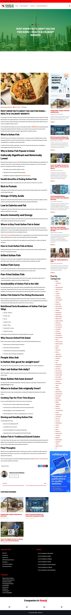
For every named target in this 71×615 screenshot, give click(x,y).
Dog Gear (58, 398)
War (56, 285)
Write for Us (5, 557)
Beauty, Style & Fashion (8, 578)
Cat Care (58, 420)
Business (58, 431)
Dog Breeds (58, 400)
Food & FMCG (36, 24)
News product (59, 337)
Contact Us (5, 555)
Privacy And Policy (7, 566)
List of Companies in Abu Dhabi (45, 553)
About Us (4, 553)
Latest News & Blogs (41, 5)
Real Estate (58, 314)
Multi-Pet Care (59, 341)
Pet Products (59, 327)
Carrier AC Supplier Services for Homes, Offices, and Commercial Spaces (12, 539)
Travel (57, 291)
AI (56, 448)
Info (56, 362)
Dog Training (59, 391)
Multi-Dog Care (59, 343)
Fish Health (58, 377)
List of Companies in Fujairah (45, 567)
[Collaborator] (60, 491)
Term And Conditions (7, 564)
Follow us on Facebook (40, 458)
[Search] (68, 95)
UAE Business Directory (8, 559)
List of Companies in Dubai (44, 556)
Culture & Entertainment (8, 580)
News (57, 339)
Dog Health (58, 395)
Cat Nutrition (59, 414)
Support (58, 302)
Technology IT (59, 300)
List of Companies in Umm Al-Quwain (47, 564)
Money (57, 345)
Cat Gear (58, 418)
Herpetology (59, 364)
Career (57, 427)
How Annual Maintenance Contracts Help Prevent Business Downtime (60, 197)
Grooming (58, 368)
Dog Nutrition (59, 393)
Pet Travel (58, 322)
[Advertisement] (35, 61)
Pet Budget (58, 333)
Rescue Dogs (59, 308)
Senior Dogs (59, 306)
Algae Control (59, 446)
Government (59, 370)
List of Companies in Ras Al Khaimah (46, 570)
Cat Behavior (59, 423)
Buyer (57, 429)
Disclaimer (5, 562)
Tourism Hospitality (7, 592)
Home (16, 5)
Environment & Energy (7, 583)
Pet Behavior (59, 335)
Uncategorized (59, 287)
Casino (57, 425)
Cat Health (58, 416)
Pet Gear (58, 331)
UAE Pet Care (59, 289)
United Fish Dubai (26, 175)
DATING (57, 406)
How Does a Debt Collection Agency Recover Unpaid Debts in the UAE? (60, 229)
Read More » (53, 121)
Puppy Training (59, 320)
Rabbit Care (58, 318)
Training (58, 293)
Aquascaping (59, 439)
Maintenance (59, 356)
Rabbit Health (59, 316)
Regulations (59, 312)
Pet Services (59, 325)
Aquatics (58, 437)
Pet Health (58, 329)
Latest (57, 360)
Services (33, 5)
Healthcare (58, 366)
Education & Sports (7, 581)
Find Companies (24, 5)
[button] (9, 607)
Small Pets (58, 304)
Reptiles (58, 310)
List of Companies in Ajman (44, 561)
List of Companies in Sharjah (45, 559)
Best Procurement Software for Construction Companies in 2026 (35, 515)
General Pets (59, 373)
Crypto (57, 412)
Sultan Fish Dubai (7, 235)
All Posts (14, 476)
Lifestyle (58, 358)
